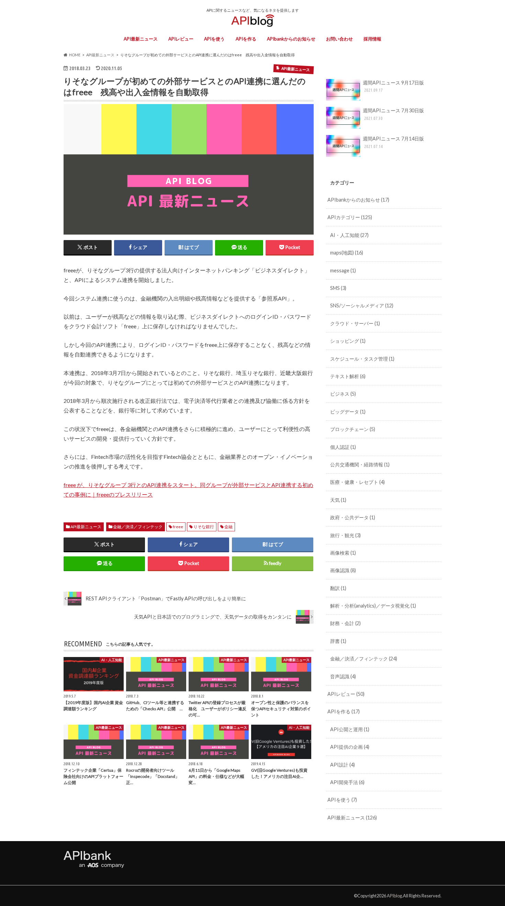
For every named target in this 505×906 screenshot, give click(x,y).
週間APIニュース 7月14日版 (393, 142)
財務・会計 (345, 623)
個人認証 (343, 447)
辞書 (338, 641)
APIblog (394, 895)
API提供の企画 (349, 747)
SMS (338, 288)
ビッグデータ (348, 412)
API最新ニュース (141, 39)
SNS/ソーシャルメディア (361, 305)
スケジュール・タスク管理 (362, 359)
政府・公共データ (352, 517)
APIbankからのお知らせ (291, 39)
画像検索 (343, 553)
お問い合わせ (339, 39)
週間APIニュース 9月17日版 (393, 86)
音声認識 (343, 676)
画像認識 (343, 570)
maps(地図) (346, 253)
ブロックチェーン (352, 429)
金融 (228, 526)
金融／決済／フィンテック (137, 526)
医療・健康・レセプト (357, 482)
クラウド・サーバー (355, 323)
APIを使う (214, 39)
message (343, 270)
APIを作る (246, 39)
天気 (338, 500)
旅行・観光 (345, 535)
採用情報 (372, 39)
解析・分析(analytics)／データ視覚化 (373, 606)
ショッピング (348, 341)
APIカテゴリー (349, 217)
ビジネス (343, 394)
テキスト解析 (348, 376)
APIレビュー (180, 39)
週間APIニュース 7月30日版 (393, 114)
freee (178, 526)
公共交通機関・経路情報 (360, 464)
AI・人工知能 (349, 235)
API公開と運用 (349, 729)
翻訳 (338, 588)
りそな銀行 (203, 526)
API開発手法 (347, 782)
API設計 (342, 765)
